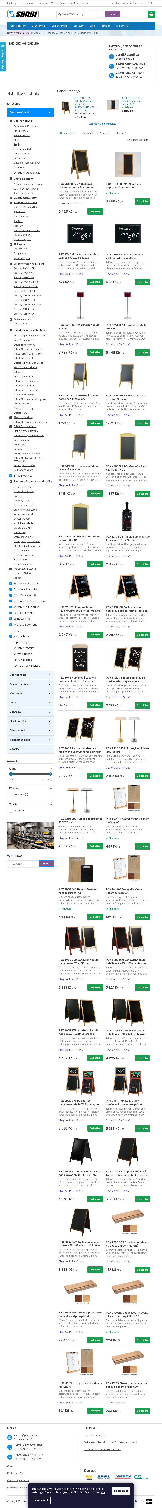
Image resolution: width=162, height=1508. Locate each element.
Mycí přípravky (21, 216)
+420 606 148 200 (130, 73)
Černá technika (19, 684)
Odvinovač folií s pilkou (25, 126)
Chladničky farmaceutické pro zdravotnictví (29, 459)
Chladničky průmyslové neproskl (30, 399)
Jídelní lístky (20, 532)
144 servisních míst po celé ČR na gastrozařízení (110, 1442)
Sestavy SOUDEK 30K (25, 291)
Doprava (43, 3)
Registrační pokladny (25, 624)
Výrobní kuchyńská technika (30, 601)
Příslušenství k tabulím (25, 569)
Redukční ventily (22, 248)
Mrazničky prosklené (24, 340)
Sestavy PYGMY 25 (23, 273)
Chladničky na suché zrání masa (30, 422)
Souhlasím (121, 1490)
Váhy (16, 630)
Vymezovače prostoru (25, 514)
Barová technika (23, 475)
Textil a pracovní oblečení (28, 665)
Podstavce (19, 167)
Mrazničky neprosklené (25, 367)
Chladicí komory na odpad (27, 453)
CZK (150, 3)
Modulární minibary (23, 470)
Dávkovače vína (22, 319)
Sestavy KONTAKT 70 (24, 309)
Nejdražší (104, 133)
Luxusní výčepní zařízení (26, 188)
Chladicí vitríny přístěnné (26, 381)
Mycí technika (21, 636)
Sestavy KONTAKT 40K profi (27, 295)
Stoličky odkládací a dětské (27, 546)
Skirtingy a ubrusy (23, 487)
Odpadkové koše (22, 519)
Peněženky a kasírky (24, 491)
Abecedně (121, 133)
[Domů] (15, 33)
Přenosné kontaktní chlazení (28, 184)
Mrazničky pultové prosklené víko (30, 335)
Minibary (18, 449)
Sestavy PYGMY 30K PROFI (27, 282)
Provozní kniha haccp (24, 564)
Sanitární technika (24, 612)
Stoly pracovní (21, 131)
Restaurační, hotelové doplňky (33, 481)
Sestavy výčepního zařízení (29, 264)
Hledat (113, 14)
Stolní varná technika (25, 589)
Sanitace (18, 221)
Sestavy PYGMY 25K (24, 277)
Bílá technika (18, 674)
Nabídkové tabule (23, 523)
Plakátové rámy (21, 550)
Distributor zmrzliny (23, 408)
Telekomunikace (20, 739)
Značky (14, 748)
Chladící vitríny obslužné (26, 385)
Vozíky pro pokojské (24, 537)
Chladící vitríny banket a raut (28, 363)
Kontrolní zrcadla (23, 654)
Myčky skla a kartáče (25, 202)
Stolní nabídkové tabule (25, 510)
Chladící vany (20, 413)
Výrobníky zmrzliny (24, 648)
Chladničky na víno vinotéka (28, 349)
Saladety (18, 372)
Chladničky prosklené (24, 344)
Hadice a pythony (22, 235)
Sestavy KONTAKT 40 (24, 300)
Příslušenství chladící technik (28, 354)
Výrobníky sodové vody (27, 172)
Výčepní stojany (22, 258)
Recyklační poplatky (95, 1435)
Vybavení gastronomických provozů (69, 3)
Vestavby (16, 693)
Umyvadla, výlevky (23, 149)
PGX (18, 810)
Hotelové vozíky (22, 559)
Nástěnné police (22, 153)
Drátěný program (23, 659)
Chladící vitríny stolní (24, 358)
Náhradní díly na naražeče (27, 230)
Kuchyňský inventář (25, 595)
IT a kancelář (18, 721)
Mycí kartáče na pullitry (25, 207)
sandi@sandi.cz (127, 54)
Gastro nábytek (23, 120)
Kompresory (20, 253)
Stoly (16, 140)
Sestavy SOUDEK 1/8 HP (26, 286)
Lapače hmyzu (22, 642)
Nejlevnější (88, 133)
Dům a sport (17, 730)
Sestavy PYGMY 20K (24, 268)
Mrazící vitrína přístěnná (26, 431)
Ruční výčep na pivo (24, 193)
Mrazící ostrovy (21, 440)
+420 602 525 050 (130, 64)
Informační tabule (22, 573)
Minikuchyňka (20, 158)
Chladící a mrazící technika (30, 330)
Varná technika (22, 618)
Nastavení (41, 1500)
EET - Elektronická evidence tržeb (102, 1449)
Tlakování (19, 244)
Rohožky (18, 578)
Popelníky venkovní (23, 505)
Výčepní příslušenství (25, 198)
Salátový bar (20, 444)
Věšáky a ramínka (23, 528)
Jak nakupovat (27, 3)
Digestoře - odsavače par (27, 162)
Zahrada (15, 711)
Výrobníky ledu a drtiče (26, 607)
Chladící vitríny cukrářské (26, 390)
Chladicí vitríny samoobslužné (29, 435)
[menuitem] (18, 26)
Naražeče (18, 226)
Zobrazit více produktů (102, 123)
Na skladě (20, 794)
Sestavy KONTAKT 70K (25, 314)
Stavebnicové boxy (23, 417)
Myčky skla (19, 211)
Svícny (17, 496)
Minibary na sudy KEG (24, 465)
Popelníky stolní (21, 500)
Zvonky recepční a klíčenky (27, 541)
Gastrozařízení (19, 112)
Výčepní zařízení (24, 178)
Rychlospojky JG (22, 239)
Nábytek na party (22, 135)
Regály (17, 144)
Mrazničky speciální (23, 376)
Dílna (13, 702)
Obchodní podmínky (18, 1480)
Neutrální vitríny (21, 403)
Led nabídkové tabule (24, 555)
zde (103, 1492)
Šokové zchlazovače (24, 394)
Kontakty (11, 3)
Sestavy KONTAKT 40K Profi (27, 304)
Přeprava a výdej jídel (26, 583)
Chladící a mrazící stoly (25, 426)
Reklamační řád (15, 1473)
